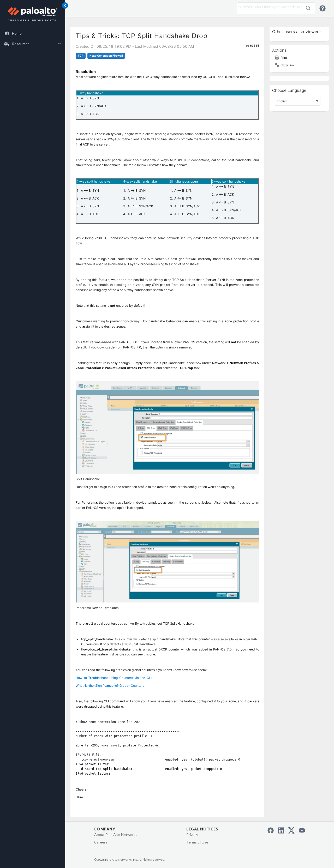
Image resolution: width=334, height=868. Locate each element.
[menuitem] (32, 33)
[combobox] (268, 7)
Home (17, 33)
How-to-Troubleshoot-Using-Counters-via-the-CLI (114, 678)
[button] (308, 8)
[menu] (32, 38)
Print (284, 57)
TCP (81, 55)
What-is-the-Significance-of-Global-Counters (110, 686)
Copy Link (287, 65)
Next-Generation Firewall (106, 55)
